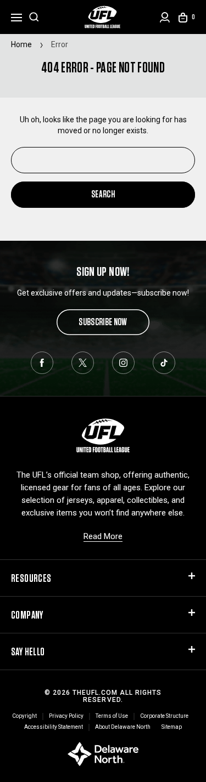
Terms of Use (112, 716)
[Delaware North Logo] (103, 753)
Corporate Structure (164, 716)
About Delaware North (123, 727)
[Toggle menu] (16, 15)
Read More (103, 536)
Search (103, 194)
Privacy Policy (66, 716)
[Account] (165, 17)
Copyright (24, 716)
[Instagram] (123, 363)
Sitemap (172, 727)
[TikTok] (164, 363)
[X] (82, 363)
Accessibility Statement (53, 727)
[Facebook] (42, 363)
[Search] (34, 17)
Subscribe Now (103, 321)
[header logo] (102, 17)
